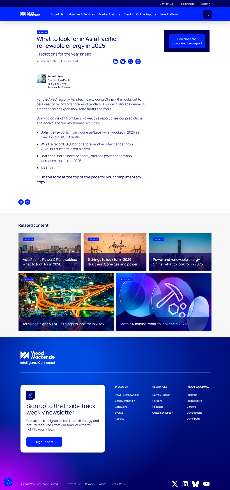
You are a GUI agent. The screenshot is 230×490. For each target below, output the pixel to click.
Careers (191, 406)
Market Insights (109, 14)
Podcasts (157, 406)
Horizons (157, 400)
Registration (187, 3)
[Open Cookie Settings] (8, 481)
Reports (119, 418)
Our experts (193, 418)
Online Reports (146, 14)
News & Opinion (161, 394)
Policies (102, 484)
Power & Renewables (127, 394)
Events (128, 14)
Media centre (194, 400)
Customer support (162, 412)
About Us (57, 14)
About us (192, 394)
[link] (115, 358)
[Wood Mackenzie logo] (30, 13)
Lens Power (83, 118)
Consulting (121, 406)
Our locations (194, 412)
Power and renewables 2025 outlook (38, 24)
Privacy (89, 484)
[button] (207, 14)
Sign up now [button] (44, 442)
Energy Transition (125, 400)
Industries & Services (81, 14)
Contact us (166, 3)
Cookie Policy (118, 484)
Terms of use (73, 484)
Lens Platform (169, 14)
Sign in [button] (206, 3)
